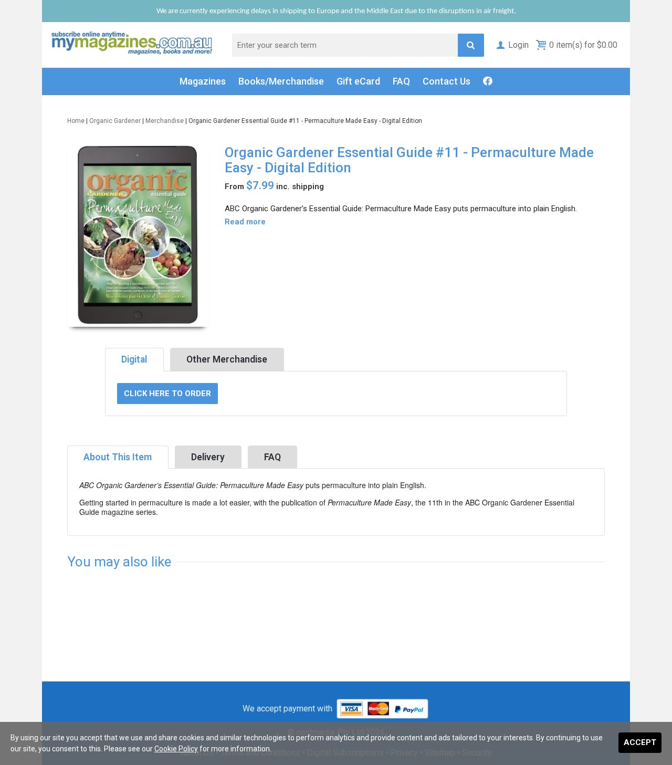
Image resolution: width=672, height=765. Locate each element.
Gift (358, 81)
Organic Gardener (115, 121)
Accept (640, 742)
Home (76, 121)
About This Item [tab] (117, 457)
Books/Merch (281, 81)
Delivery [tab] (208, 457)
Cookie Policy (176, 749)
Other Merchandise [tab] (226, 359)
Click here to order (167, 393)
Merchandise (164, 121)
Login (518, 45)
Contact (446, 81)
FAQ (401, 81)
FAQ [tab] (272, 457)
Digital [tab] (134, 359)
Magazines (203, 81)
